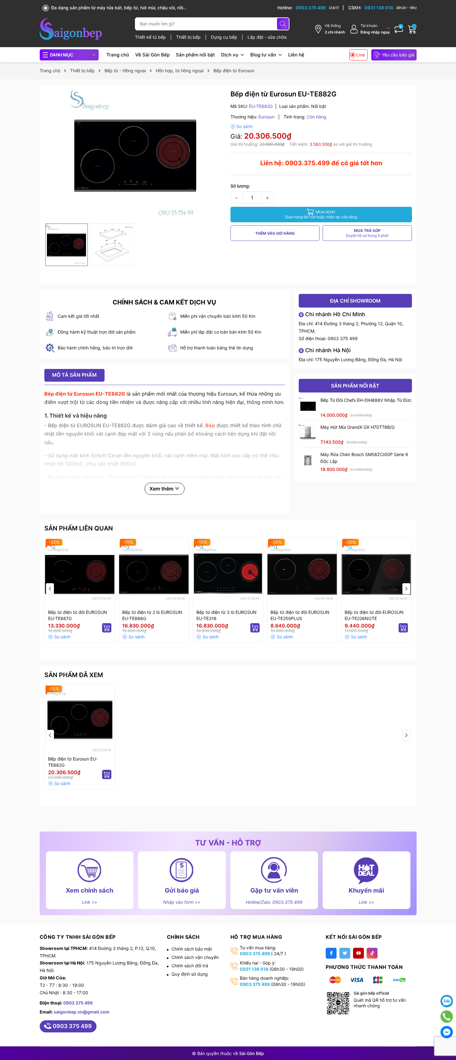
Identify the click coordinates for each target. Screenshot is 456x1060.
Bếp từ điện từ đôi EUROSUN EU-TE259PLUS (299, 615)
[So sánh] (241, 126)
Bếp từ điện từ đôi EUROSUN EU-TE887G (77, 615)
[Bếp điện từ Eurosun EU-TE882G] (79, 719)
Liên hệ (296, 55)
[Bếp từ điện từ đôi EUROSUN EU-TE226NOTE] (376, 573)
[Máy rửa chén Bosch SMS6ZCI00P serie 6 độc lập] (308, 460)
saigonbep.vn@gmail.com (82, 1011)
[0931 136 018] (382, 7)
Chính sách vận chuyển (195, 957)
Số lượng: (240, 185)
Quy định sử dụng (190, 974)
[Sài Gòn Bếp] (71, 29)
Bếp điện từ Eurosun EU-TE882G (73, 762)
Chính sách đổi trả (190, 965)
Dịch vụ (230, 55)
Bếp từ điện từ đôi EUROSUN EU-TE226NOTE (374, 615)
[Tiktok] (372, 953)
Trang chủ (117, 55)
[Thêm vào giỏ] (106, 627)
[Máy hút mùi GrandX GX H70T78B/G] (308, 433)
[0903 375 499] (310, 7)
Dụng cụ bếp (225, 37)
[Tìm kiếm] (283, 24)
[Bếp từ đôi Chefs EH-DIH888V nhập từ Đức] (308, 406)
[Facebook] (331, 953)
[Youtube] (358, 953)
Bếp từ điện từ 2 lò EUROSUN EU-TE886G (152, 615)
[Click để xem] (135, 155)
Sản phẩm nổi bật (195, 55)
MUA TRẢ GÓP (367, 233)
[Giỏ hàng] (412, 29)
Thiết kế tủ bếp (151, 37)
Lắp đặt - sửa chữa (267, 37)
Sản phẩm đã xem (73, 675)
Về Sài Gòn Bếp (152, 55)
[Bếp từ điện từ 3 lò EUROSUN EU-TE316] (228, 573)
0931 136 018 (254, 969)
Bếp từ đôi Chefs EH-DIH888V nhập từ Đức (366, 400)
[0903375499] (446, 1016)
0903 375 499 (343, 338)
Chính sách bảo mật (192, 948)
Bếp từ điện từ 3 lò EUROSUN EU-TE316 (226, 615)
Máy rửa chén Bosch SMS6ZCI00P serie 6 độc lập (364, 458)
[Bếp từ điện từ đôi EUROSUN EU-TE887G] (79, 573)
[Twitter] (344, 953)
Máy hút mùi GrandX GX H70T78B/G (357, 427)
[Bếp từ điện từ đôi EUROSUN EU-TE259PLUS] (302, 573)
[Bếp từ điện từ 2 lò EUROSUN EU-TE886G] (154, 573)
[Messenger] (446, 1032)
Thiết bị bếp (189, 37)
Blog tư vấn (263, 55)
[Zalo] (446, 1001)
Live (360, 54)
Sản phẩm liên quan (78, 528)
